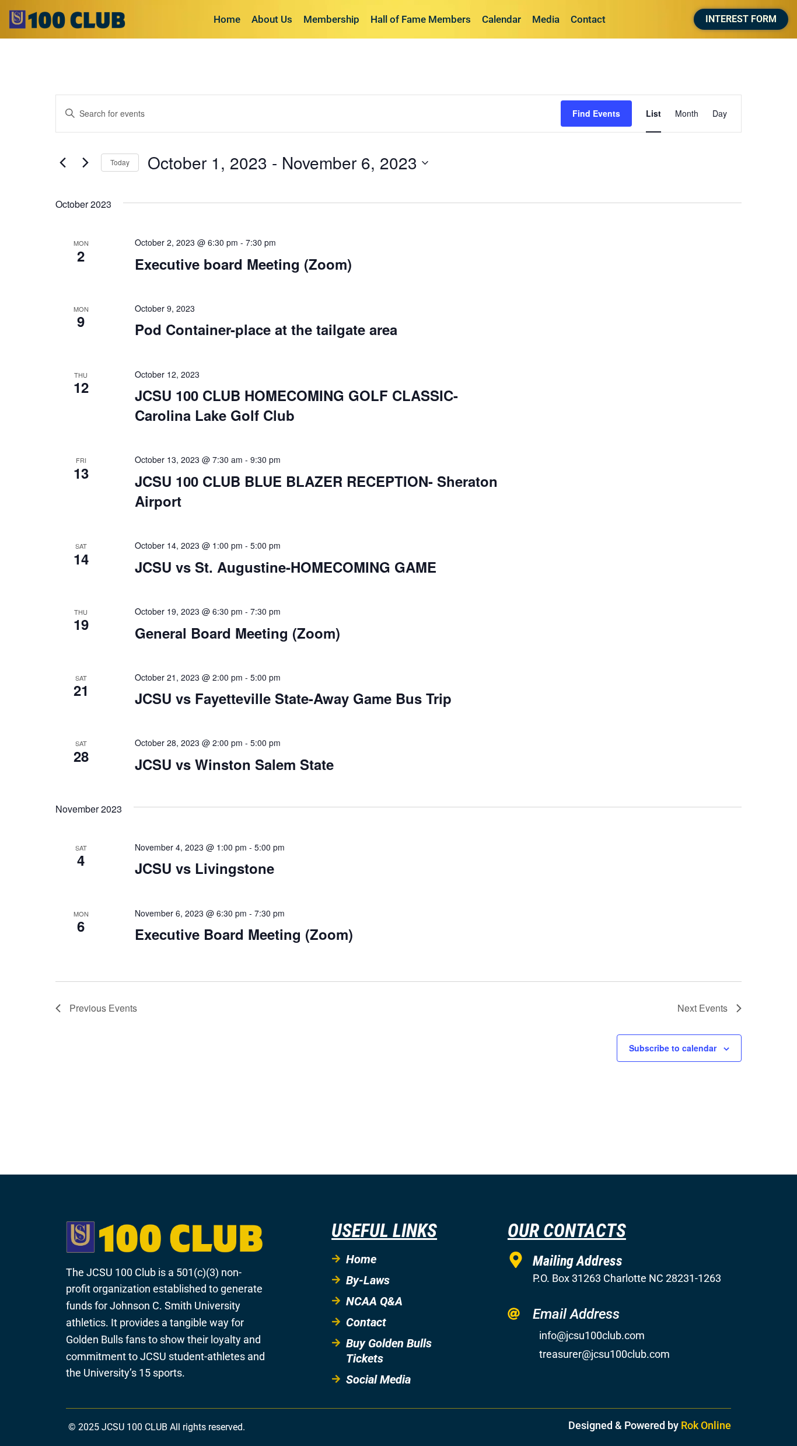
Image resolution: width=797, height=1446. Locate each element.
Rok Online (706, 1425)
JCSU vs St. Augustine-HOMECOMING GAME (285, 567)
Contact (588, 19)
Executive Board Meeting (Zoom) (244, 934)
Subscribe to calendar (672, 1048)
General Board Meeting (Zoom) (237, 633)
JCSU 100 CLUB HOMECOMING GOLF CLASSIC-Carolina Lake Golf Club (296, 405)
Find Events (596, 113)
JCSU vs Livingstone (204, 868)
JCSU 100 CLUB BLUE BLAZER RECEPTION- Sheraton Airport (316, 491)
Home (227, 19)
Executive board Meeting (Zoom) (243, 264)
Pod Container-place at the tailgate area (266, 329)
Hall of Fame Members (420, 19)
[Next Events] (85, 163)
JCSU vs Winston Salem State (234, 764)
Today (120, 162)
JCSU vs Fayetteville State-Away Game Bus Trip (293, 698)
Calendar (501, 19)
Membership (331, 19)
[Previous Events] (62, 163)
